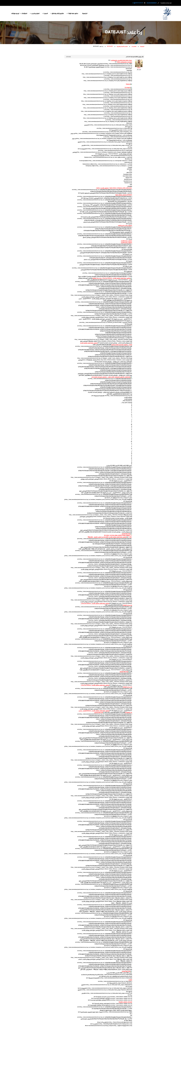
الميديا (46, 13)
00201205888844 (152, 2)
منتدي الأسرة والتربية (122, 46)
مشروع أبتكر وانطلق (58, 13)
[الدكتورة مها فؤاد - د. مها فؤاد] (167, 13)
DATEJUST (110, 46)
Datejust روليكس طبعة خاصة (123, 195)
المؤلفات (24, 13)
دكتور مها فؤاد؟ (73, 13)
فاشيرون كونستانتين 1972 (124, 62)
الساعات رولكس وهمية (125, 1002)
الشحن (130, 979)
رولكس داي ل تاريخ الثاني (125, 225)
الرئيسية (84, 13)
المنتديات (134, 46)
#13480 (68, 56)
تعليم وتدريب (35, 13)
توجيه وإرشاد (15, 13)
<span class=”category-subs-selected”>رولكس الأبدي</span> (114, 188)
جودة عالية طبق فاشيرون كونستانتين (121, 60)
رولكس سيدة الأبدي (126, 240)
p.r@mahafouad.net (138, 2)
